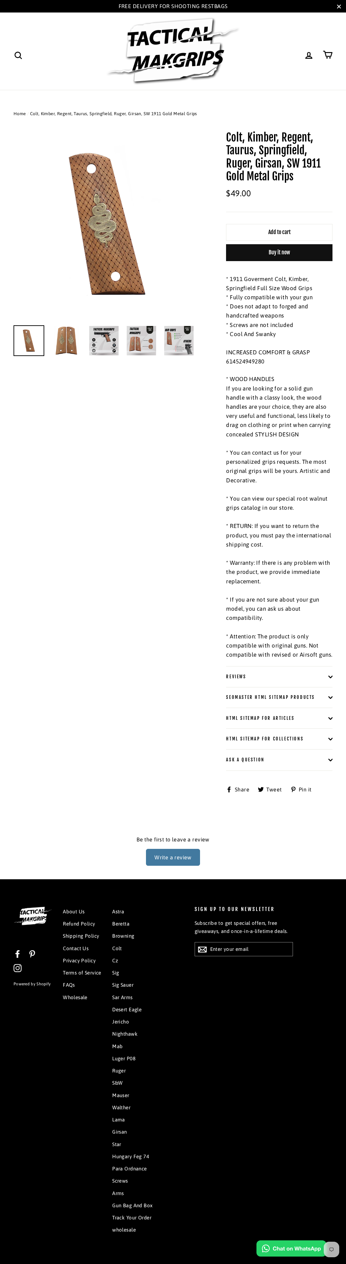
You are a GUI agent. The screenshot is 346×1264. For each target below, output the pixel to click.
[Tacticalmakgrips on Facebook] (18, 953)
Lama (118, 1119)
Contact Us (76, 948)
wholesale (124, 1230)
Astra (118, 911)
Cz (115, 960)
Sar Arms (122, 997)
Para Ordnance (129, 1168)
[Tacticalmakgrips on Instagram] (18, 967)
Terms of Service (82, 973)
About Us (73, 911)
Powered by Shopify (32, 984)
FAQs (69, 985)
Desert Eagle (127, 1009)
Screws (120, 1181)
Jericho (120, 1022)
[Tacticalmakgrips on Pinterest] (32, 953)
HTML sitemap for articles (260, 718)
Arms (118, 1193)
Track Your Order (131, 1217)
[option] (107, 225)
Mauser (120, 1095)
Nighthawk (125, 1034)
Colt (117, 948)
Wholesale (75, 997)
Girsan (119, 1132)
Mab (117, 1046)
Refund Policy (79, 924)
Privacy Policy (79, 960)
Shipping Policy (81, 936)
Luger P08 (123, 1058)
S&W (117, 1083)
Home (20, 113)
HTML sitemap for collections (264, 738)
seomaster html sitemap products (270, 697)
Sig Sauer (122, 985)
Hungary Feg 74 (130, 1156)
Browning (123, 936)
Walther (121, 1107)
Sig (115, 973)
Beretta (120, 924)
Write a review (173, 857)
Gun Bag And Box (132, 1205)
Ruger (119, 1070)
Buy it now (279, 252)
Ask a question (245, 759)
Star (116, 1144)
